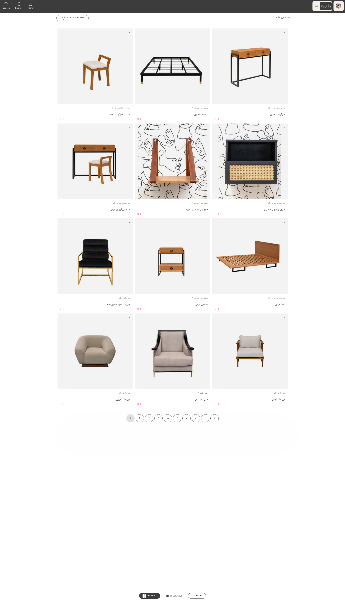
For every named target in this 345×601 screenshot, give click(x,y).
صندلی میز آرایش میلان (119, 114)
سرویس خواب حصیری (274, 209)
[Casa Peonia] (338, 6)
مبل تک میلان (278, 399)
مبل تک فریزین (122, 399)
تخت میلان (280, 304)
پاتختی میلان (201, 304)
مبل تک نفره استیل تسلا (118, 304)
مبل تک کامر (201, 399)
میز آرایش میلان (277, 114)
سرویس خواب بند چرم (197, 209)
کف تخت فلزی (201, 114)
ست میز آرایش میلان (120, 209)
